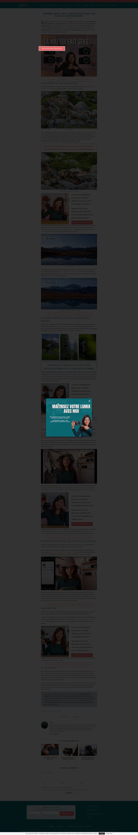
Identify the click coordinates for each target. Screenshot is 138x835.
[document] (69, 417)
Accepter (102, 833)
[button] (89, 401)
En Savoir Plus (109, 833)
